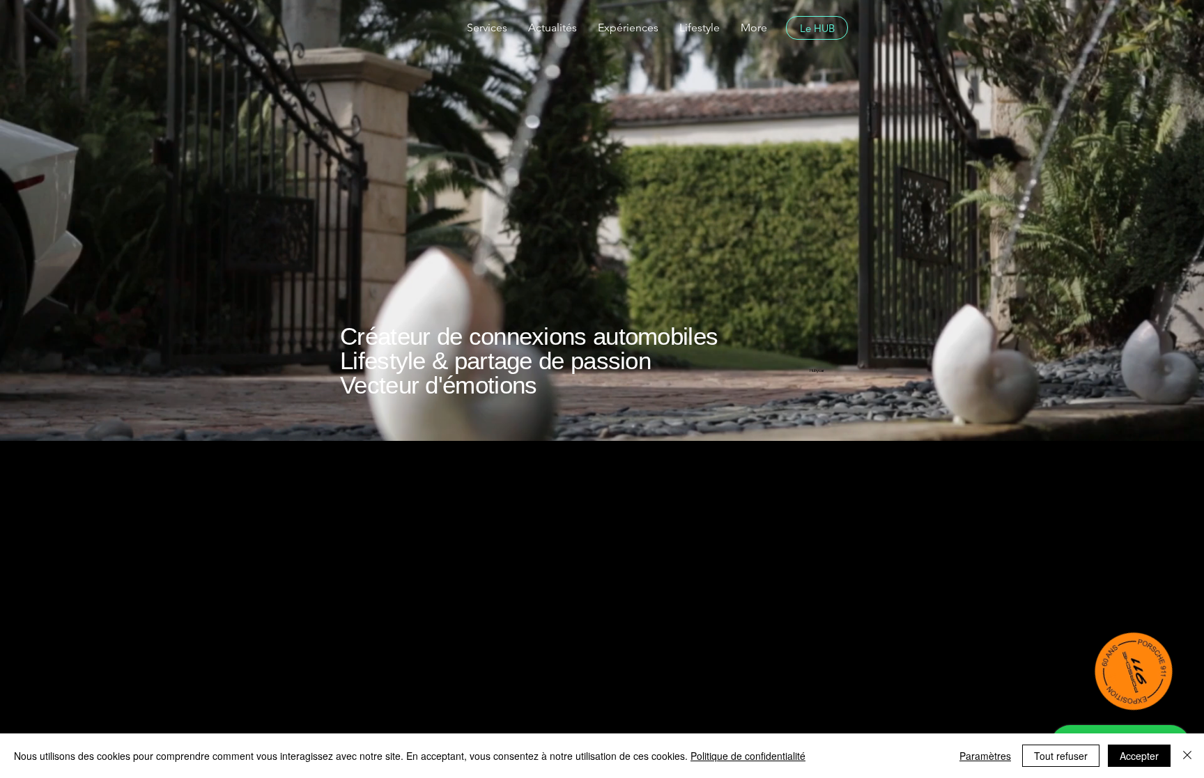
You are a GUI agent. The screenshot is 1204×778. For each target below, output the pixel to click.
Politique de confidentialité (747, 756)
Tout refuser (1061, 756)
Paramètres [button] (985, 756)
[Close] (1187, 756)
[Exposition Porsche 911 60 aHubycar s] (1133, 671)
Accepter (1139, 756)
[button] (487, 27)
